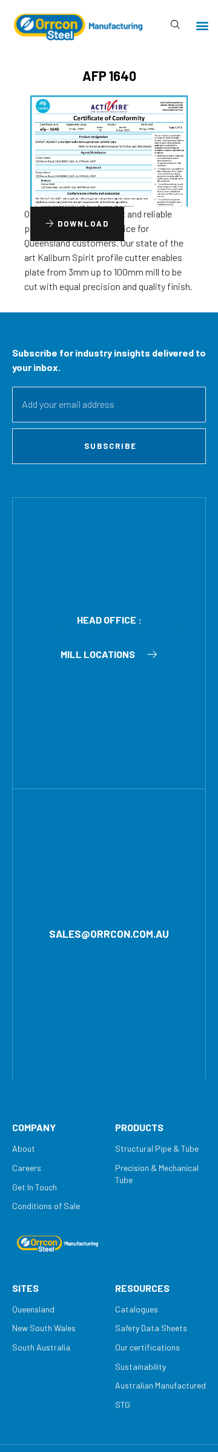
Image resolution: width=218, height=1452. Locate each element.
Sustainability (140, 1366)
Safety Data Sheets (151, 1328)
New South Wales (44, 1328)
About (23, 1148)
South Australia (41, 1347)
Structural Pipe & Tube (157, 1148)
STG (122, 1404)
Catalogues (136, 1309)
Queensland (33, 1309)
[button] (202, 25)
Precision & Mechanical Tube (157, 1174)
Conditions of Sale (46, 1206)
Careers (26, 1168)
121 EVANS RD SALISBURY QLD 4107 (109, 631)
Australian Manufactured (160, 1385)
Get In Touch (34, 1187)
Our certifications (147, 1347)
